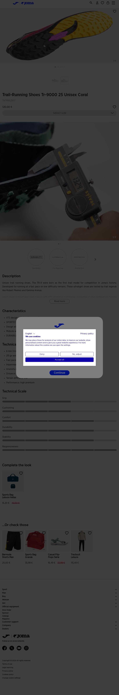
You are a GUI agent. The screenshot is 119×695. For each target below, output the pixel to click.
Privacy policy (87, 333)
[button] (30, 333)
